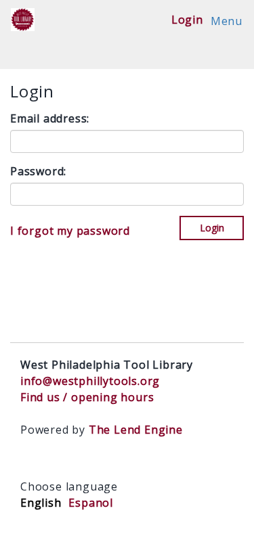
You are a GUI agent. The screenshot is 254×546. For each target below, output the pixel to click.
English (41, 502)
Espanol (90, 502)
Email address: (49, 118)
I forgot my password (70, 230)
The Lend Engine (136, 429)
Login (187, 19)
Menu (226, 21)
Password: (38, 171)
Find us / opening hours (87, 397)
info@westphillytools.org (90, 380)
